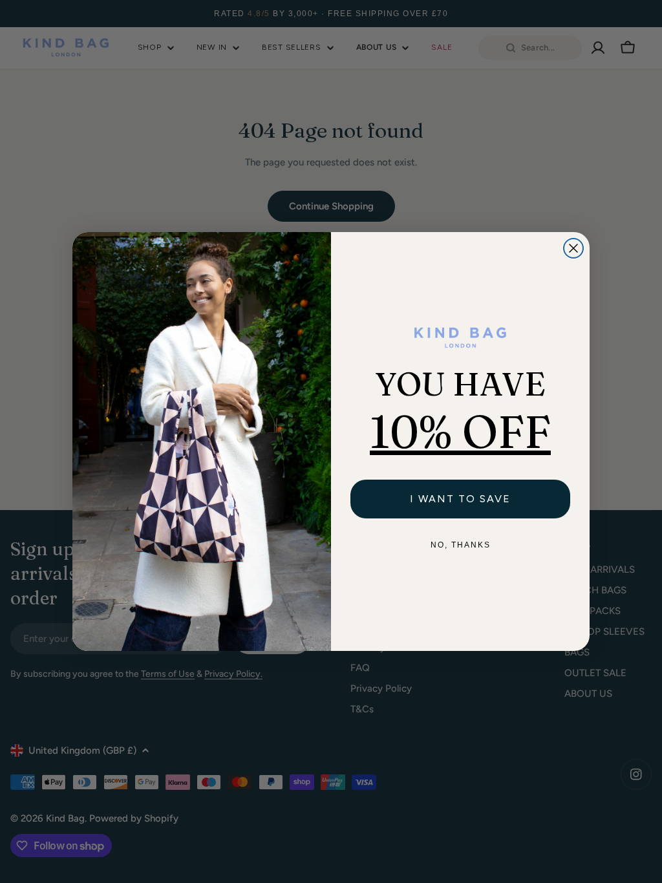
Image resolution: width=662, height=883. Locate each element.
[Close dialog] (573, 248)
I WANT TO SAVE (460, 499)
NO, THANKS (461, 544)
